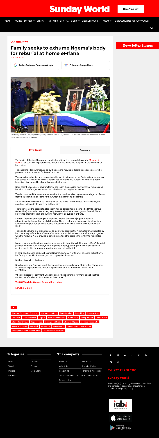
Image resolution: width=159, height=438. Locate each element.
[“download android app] (120, 431)
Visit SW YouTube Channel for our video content (38, 282)
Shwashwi (34, 326)
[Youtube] (110, 362)
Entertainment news (56, 317)
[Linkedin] (124, 355)
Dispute (42, 317)
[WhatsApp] (145, 355)
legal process (36, 322)
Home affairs (101, 317)
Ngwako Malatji (23, 288)
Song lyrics (45, 326)
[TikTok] (131, 355)
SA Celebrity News (19, 326)
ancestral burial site (49, 313)
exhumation (73, 317)
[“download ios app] (120, 421)
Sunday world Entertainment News (26, 330)
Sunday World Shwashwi (53, 330)
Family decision (87, 317)
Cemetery (16, 317)
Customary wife (29, 317)
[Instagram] (117, 355)
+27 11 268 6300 (125, 370)
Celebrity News (19, 42)
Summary (85, 150)
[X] (138, 355)
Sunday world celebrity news (79, 326)
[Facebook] (110, 355)
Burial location (66, 313)
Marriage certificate (53, 322)
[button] (152, 28)
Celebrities (79, 313)
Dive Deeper (35, 150)
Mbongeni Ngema (71, 322)
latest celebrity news (20, 322)
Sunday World (58, 326)
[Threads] (117, 362)
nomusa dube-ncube (89, 322)
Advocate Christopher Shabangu (25, 313)
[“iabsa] (120, 411)
